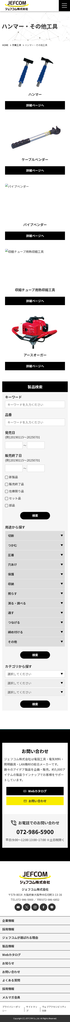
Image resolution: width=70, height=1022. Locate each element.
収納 (11, 584)
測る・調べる (17, 603)
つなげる (14, 622)
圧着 (11, 555)
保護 (11, 574)
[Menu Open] (64, 5)
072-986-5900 (35, 831)
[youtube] (18, 907)
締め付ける (15, 632)
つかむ (12, 545)
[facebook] (43, 907)
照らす (12, 593)
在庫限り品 (16, 491)
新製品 (13, 477)
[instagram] (35, 907)
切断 (11, 535)
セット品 (15, 498)
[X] (26, 907)
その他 (12, 641)
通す (11, 612)
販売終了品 (16, 484)
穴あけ (12, 564)
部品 (12, 505)
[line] (52, 907)
